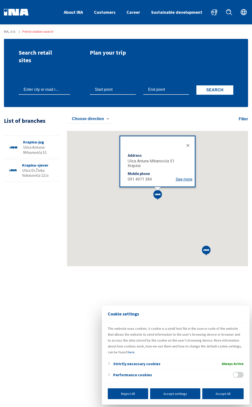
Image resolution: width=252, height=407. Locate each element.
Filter (243, 119)
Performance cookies (132, 374)
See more (184, 179)
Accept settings (175, 393)
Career (133, 12)
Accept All (223, 393)
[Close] (187, 145)
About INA (73, 12)
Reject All (128, 393)
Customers (104, 12)
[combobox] (89, 118)
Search (214, 90)
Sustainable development (176, 12)
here (131, 352)
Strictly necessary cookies (136, 363)
